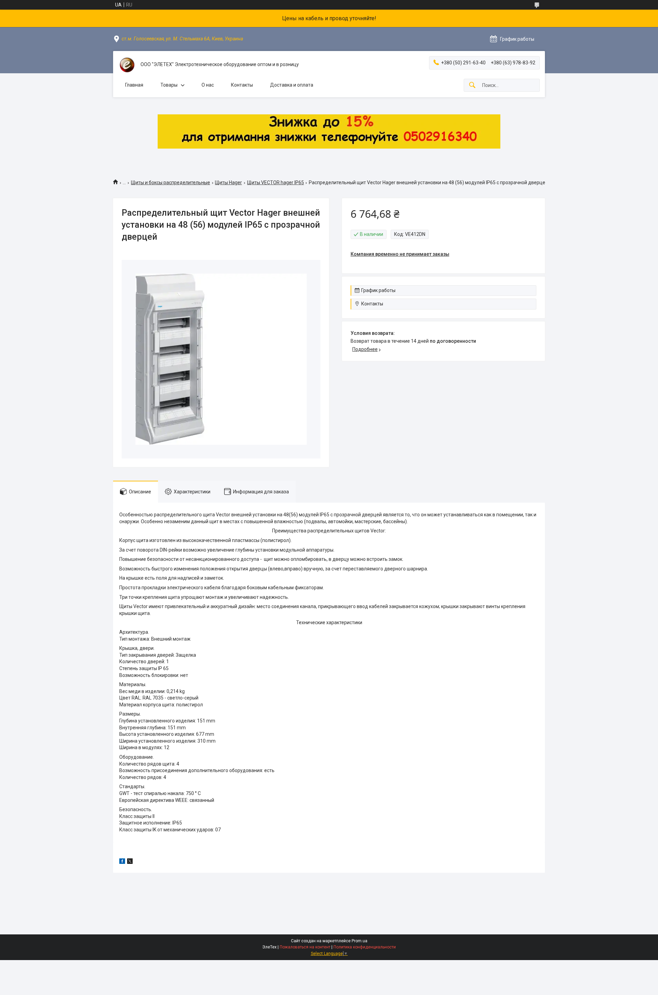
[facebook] (122, 862)
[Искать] (472, 85)
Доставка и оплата (291, 85)
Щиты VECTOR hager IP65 (275, 182)
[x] (130, 862)
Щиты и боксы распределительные (170, 182)
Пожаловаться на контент (305, 947)
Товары (169, 85)
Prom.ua (359, 941)
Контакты (242, 85)
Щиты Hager (228, 182)
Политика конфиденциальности (364, 947)
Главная (134, 85)
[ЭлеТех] (126, 64)
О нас (208, 85)
